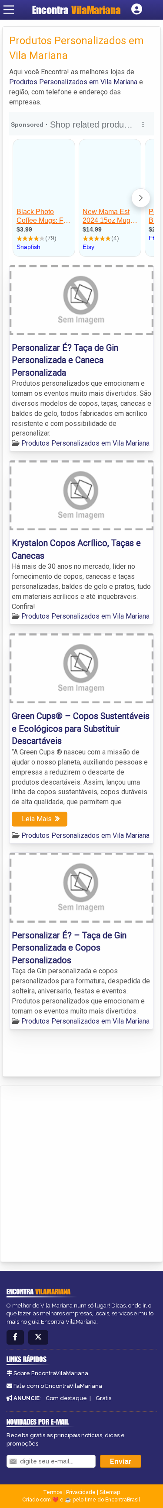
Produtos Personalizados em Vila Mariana (73, 82)
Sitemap (110, 1492)
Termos (52, 1492)
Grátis (103, 1398)
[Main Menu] (8, 9)
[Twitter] (38, 1337)
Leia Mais (37, 819)
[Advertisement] (81, 1172)
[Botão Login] (136, 9)
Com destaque (66, 1398)
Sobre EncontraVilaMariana (50, 1373)
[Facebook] (15, 1337)
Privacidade (81, 1492)
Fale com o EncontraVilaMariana (57, 1386)
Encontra (76, 9)
